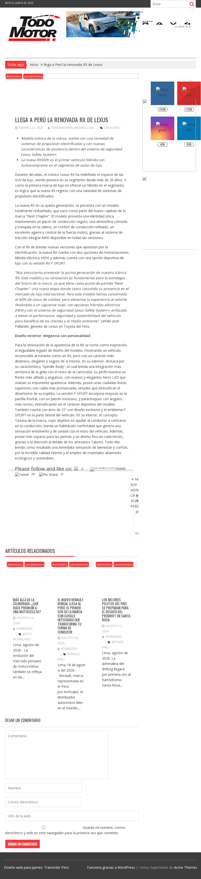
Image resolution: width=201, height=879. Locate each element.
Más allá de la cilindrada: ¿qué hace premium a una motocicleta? (27, 605)
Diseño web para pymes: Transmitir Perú (36, 867)
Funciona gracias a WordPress (111, 867)
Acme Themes (185, 867)
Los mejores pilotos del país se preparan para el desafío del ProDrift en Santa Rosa (116, 610)
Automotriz (14, 76)
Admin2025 (24, 628)
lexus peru (112, 128)
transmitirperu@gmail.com (72, 128)
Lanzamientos (33, 76)
